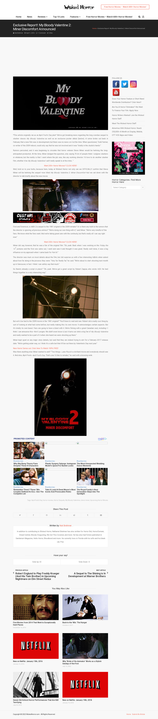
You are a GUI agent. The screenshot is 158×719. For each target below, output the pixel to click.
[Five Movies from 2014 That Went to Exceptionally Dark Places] (36, 607)
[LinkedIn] (60, 515)
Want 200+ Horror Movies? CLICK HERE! (60, 166)
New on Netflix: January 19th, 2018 (77, 700)
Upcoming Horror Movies (99, 500)
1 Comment (42, 33)
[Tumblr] (87, 515)
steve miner (85, 500)
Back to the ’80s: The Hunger (74, 622)
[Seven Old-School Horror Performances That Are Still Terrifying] (36, 685)
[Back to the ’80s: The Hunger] (85, 607)
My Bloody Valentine (72, 500)
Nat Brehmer (19, 33)
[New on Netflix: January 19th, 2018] (85, 685)
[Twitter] (20, 515)
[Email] (101, 515)
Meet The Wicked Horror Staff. (124, 123)
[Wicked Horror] (79, 7)
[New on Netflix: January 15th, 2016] (36, 646)
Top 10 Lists (58, 17)
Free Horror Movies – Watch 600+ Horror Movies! (125, 7)
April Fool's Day (36, 500)
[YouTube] (116, 92)
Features (74, 17)
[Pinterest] (47, 515)
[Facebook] (33, 515)
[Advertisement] (79, 54)
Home (18, 17)
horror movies (48, 500)
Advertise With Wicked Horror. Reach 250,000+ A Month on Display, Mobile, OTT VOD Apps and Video (127, 131)
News (29, 17)
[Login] (143, 17)
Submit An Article (138, 714)
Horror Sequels (59, 500)
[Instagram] (133, 84)
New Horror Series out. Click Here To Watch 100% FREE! (35, 348)
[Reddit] (74, 515)
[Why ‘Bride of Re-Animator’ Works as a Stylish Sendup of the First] (85, 646)
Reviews (41, 17)
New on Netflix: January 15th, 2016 (27, 661)
